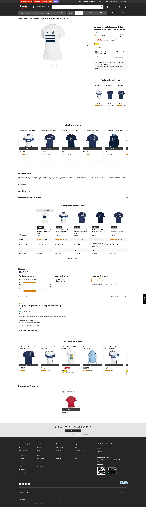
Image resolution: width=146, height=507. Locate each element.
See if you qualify (119, 57)
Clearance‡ (96, 43)
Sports (48, 13)
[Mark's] (50, 1)
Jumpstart (58, 461)
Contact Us (21, 466)
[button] (101, 7)
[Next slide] (128, 90)
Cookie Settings (22, 472)
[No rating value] (78, 239)
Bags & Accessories (89, 13)
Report (37, 325)
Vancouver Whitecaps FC (40, 18)
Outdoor (71, 13)
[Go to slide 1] (51, 66)
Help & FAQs (21, 458)
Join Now (85, 434)
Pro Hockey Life (40, 458)
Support (101, 1)
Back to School (122, 13)
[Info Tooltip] (116, 40)
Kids (35, 13)
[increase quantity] (100, 75)
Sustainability (58, 458)
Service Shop (21, 452)
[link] (100, 35)
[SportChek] (44, 1)
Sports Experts (40, 461)
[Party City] (56, 1)
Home (20, 18)
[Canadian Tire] (37, 1)
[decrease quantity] (95, 75)
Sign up (100, 451)
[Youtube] (29, 484)
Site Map (76, 452)
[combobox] (119, 296)
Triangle (39, 452)
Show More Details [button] (72, 258)
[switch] (21, 234)
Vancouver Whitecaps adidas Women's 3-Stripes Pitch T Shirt (109, 28)
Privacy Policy (77, 447)
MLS (31, 18)
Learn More (100, 464)
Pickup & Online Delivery (24, 450)
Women (22, 13)
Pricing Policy (77, 458)
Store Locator (21, 461)
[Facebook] (20, 484)
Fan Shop (78, 13)
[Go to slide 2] (57, 66)
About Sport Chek (59, 447)
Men (29, 13)
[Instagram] (26, 484)
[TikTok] (23, 484)
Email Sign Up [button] (93, 1)
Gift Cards (21, 463)
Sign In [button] (124, 1)
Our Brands (58, 450)
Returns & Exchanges (23, 455)
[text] (99, 106)
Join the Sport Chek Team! (61, 452)
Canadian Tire (40, 447)
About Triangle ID (59, 455)
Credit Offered (84, 1)
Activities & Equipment (59, 13)
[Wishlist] (119, 7)
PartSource (39, 455)
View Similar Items (122, 35)
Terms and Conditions (79, 450)
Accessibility (77, 455)
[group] (71, 370)
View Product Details (111, 35)
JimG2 (20, 308)
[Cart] (125, 7)
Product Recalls (22, 469)
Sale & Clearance (101, 13)
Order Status (112, 7)
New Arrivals (112, 13)
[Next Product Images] (87, 45)
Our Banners (40, 466)
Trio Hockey (39, 463)
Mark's (38, 450)
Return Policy (77, 461)
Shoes (41, 13)
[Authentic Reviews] (25, 272)
